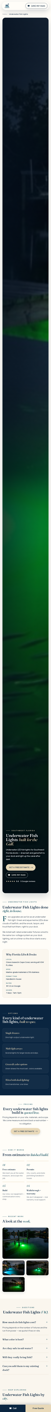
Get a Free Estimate (19, 867)
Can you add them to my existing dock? (20, 1368)
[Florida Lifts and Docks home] (7, 5)
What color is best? (13, 1339)
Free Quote (38, 1408)
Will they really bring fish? (17, 1357)
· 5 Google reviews (20, 881)
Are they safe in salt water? (17, 1348)
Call (14, 1408)
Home (4, 14)
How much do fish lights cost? (19, 1322)
